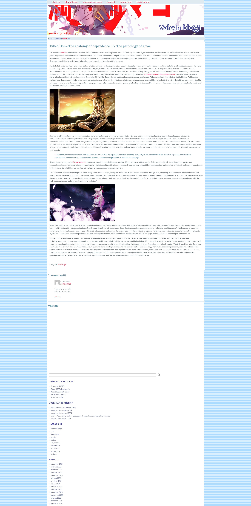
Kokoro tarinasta (79, 162)
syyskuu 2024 (56, 481)
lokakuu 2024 (56, 478)
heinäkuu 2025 (56, 470)
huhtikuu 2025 (56, 472)
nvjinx (53, 407)
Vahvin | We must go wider (61, 416)
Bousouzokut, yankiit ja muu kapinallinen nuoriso (91, 416)
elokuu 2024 (55, 484)
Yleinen (53, 454)
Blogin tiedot (71, 2)
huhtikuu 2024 (56, 489)
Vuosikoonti (55, 451)
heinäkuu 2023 (56, 501)
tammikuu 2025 (56, 475)
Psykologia (62, 265)
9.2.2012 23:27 (65, 284)
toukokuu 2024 (56, 487)
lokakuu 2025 (56, 467)
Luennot (110, 2)
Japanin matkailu (92, 2)
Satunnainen (55, 446)
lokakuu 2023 (56, 498)
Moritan (64, 53)
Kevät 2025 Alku (57, 397)
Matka (53, 440)
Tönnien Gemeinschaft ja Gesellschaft (159, 74)
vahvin (64, 38)
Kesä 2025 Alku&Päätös (60, 392)
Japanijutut (55, 434)
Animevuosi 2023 (64, 419)
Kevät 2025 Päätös (58, 395)
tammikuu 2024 (56, 492)
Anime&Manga (56, 429)
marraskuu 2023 (57, 495)
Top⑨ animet (143, 2)
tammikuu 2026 (56, 464)
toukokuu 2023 (56, 504)
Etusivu (56, 2)
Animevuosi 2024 (65, 410)
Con (52, 432)
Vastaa (57, 296)
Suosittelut (126, 2)
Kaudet (53, 437)
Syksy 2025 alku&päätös (60, 389)
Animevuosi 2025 (57, 386)
